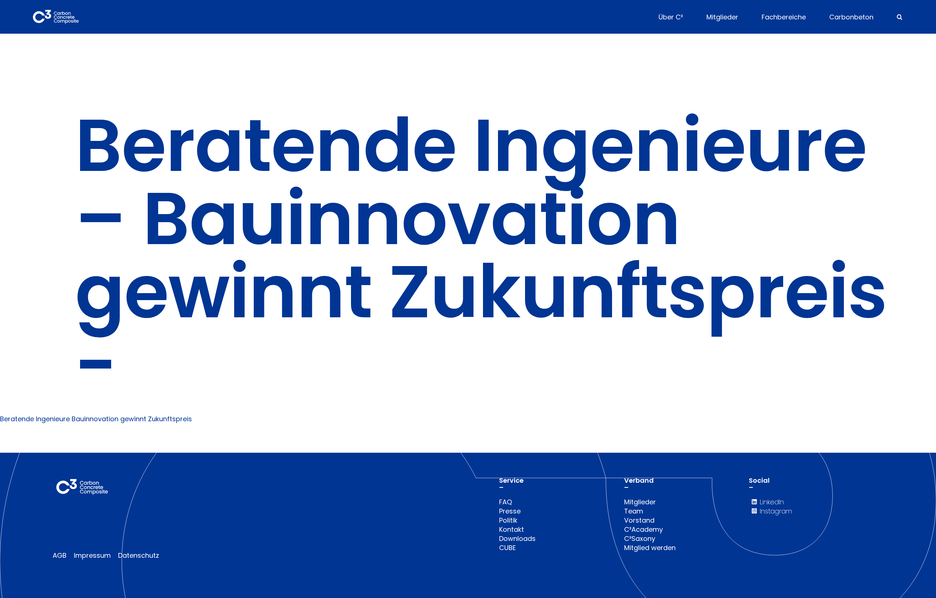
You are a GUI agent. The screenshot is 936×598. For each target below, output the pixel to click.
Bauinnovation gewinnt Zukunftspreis (132, 418)
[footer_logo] (82, 482)
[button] (899, 17)
